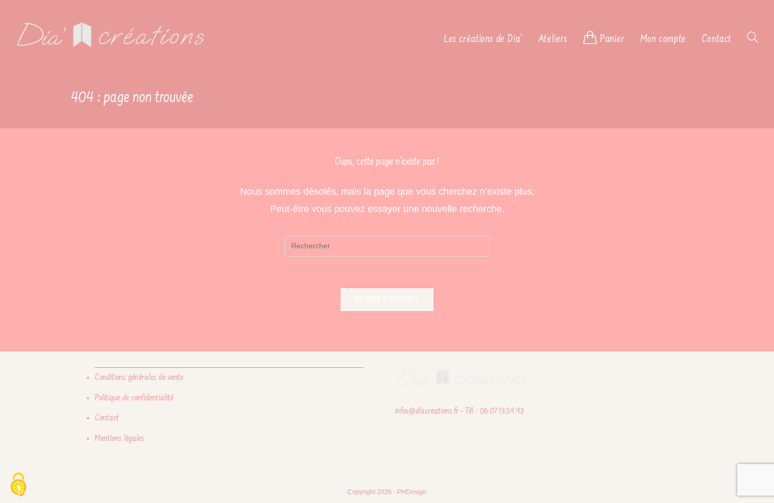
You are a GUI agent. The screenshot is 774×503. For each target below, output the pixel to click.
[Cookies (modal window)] (18, 485)
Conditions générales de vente (139, 378)
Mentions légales (119, 439)
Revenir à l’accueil (387, 299)
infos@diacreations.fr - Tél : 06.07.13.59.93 (459, 411)
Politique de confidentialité (134, 398)
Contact (107, 418)
